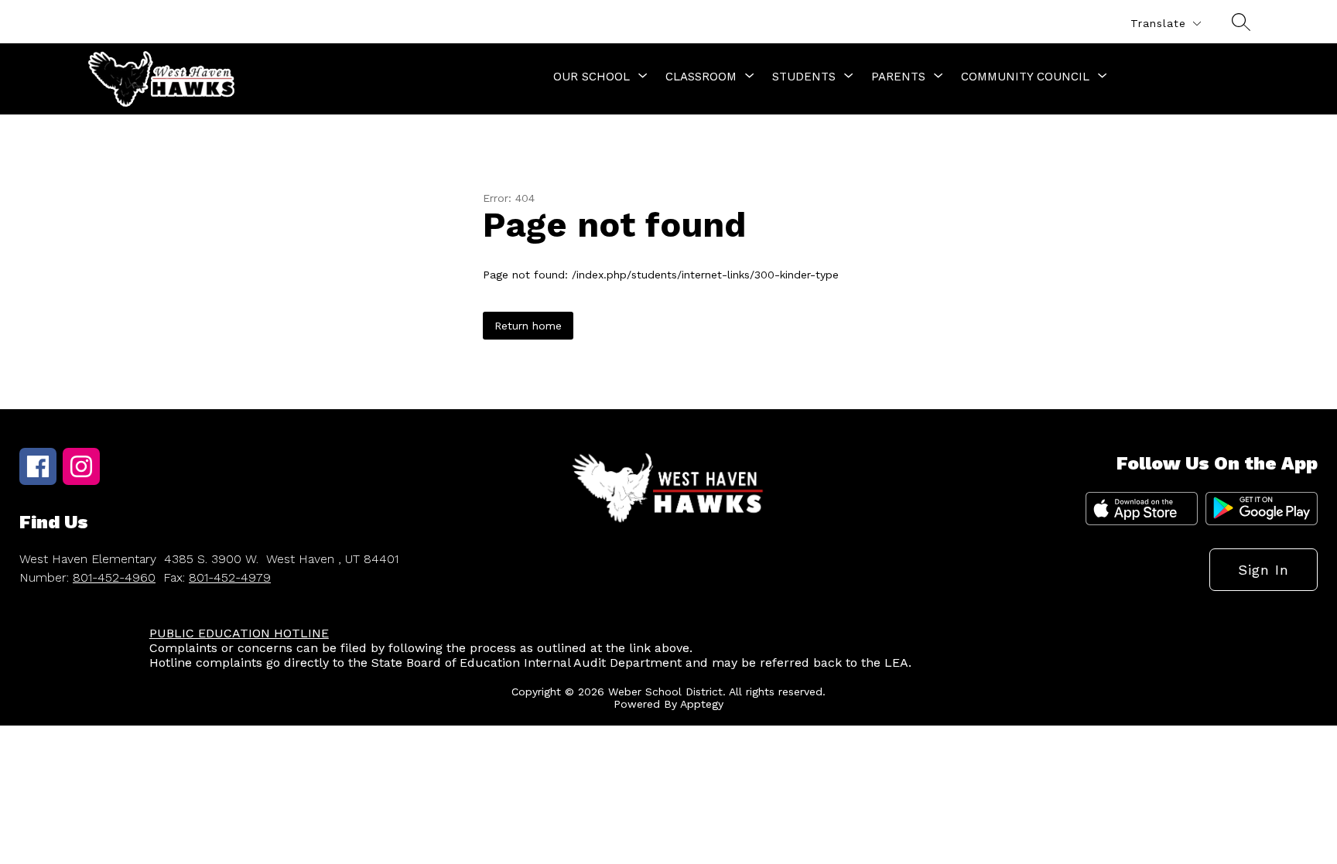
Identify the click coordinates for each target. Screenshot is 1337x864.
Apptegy (701, 704)
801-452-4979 (230, 577)
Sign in (1263, 570)
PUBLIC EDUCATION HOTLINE (239, 633)
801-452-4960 (114, 577)
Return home (528, 325)
